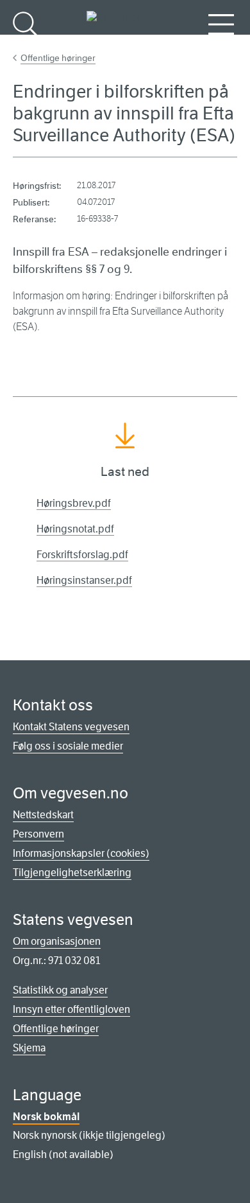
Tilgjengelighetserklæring (72, 872)
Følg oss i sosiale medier (68, 746)
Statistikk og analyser (60, 990)
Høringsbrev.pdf (74, 503)
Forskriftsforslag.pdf (82, 555)
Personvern (38, 834)
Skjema (29, 1048)
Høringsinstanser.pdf (84, 580)
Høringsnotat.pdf (75, 529)
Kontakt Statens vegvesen (71, 727)
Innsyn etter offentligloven (71, 1009)
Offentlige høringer (58, 58)
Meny (221, 45)
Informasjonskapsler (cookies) (81, 853)
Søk (25, 45)
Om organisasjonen (57, 941)
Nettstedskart (43, 815)
